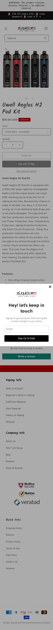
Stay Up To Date (26, 338)
